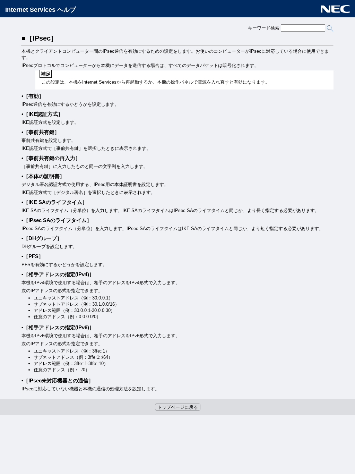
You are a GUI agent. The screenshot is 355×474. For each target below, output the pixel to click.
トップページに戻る (177, 407)
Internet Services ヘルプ (40, 10)
